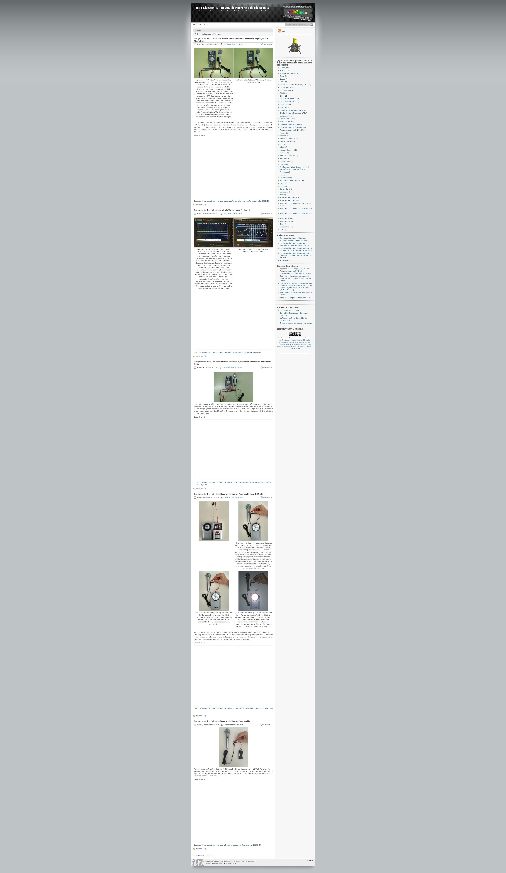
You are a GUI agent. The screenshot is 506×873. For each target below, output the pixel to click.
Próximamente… (286, 260)
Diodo (282, 96)
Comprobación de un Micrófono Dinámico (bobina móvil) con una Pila (222, 721)
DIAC (282, 93)
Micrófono (199, 204)
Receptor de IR (285, 178)
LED (281, 144)
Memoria (283, 153)
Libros (282, 147)
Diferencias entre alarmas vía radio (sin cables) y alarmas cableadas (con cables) (295, 278)
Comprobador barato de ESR (299, 298)
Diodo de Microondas (287, 99)
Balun (282, 76)
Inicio (194, 25)
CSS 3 (234, 863)
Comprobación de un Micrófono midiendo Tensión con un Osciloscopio (222, 210)
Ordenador (284, 164)
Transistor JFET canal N (288, 198)
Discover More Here (287, 283)
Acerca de (202, 24)
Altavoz (282, 70)
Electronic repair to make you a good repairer (296, 323)
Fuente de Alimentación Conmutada (293, 127)
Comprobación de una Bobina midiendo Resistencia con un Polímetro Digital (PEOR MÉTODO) (295, 255)
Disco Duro (284, 107)
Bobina (282, 79)
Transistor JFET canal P (288, 200)
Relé (281, 183)
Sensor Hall (284, 189)
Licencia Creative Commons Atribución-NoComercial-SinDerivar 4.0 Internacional (294, 346)
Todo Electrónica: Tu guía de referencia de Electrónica (232, 7)
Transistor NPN (285, 218)
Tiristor (282, 195)
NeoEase (215, 863)
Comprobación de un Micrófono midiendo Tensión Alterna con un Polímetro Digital (231, 201)
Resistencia (284, 186)
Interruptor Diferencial (288, 139)
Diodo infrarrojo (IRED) (288, 102)
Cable (282, 82)
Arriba (311, 860)
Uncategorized (285, 227)
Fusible (282, 133)
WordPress (198, 862)
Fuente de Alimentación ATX (290, 124)
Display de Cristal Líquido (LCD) (291, 110)
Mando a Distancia (286, 150)
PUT (281, 175)
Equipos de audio (286, 116)
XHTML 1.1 (226, 863)
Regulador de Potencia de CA (290, 181)
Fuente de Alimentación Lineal (291, 130)
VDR (281, 230)
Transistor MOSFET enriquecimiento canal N (296, 208)
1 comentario (268, 44)
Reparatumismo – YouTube (290, 310)
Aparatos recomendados (289, 73)
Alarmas (283, 68)
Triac (282, 224)
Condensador (285, 90)
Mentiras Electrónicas (287, 156)
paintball (283, 298)
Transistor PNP (285, 221)
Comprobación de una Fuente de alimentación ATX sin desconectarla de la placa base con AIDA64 (295, 271)
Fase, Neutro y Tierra (287, 119)
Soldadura (284, 192)
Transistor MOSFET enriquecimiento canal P (296, 213)
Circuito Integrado (286, 87)
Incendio (283, 136)
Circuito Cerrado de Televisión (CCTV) (294, 85)
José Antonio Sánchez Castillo (232, 44)
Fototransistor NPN (287, 122)
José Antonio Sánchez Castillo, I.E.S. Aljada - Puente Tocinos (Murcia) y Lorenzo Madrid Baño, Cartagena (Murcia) (295, 342)
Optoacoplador (285, 161)
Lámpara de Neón (286, 141)
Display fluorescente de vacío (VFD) (293, 113)
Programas (284, 172)
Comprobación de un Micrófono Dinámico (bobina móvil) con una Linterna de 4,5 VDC (229, 494)
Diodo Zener (284, 105)
